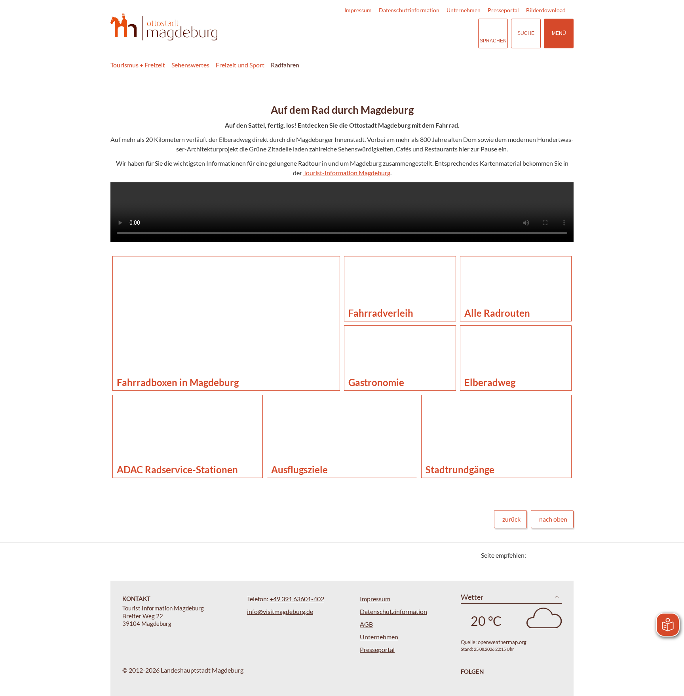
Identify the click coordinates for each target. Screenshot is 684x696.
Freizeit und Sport (240, 65)
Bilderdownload (546, 10)
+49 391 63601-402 (297, 598)
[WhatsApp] (565, 555)
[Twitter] (535, 555)
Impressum (358, 10)
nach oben (553, 519)
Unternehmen (463, 10)
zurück (511, 519)
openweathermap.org (502, 642)
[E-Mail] (555, 555)
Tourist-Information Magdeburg (346, 172)
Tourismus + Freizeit (137, 65)
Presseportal (503, 10)
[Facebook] (545, 555)
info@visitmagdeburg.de (280, 611)
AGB (366, 624)
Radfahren (285, 65)
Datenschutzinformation (409, 10)
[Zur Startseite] (163, 27)
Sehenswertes (190, 65)
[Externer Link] (423, 33)
